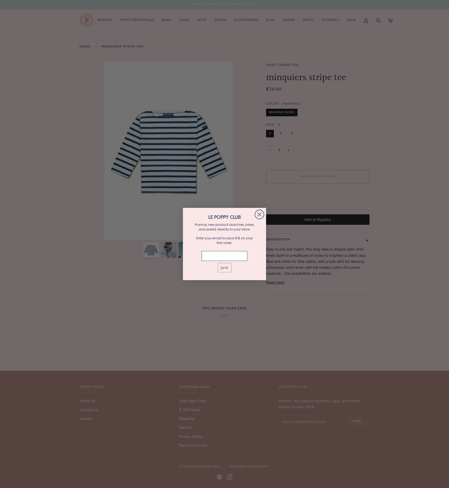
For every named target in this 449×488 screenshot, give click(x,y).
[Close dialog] (259, 214)
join (225, 267)
